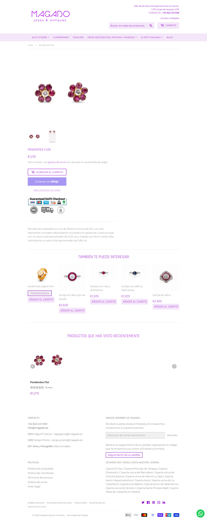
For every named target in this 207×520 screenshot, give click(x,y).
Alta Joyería (40, 37)
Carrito (170, 25)
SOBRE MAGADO (36, 503)
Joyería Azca (142, 480)
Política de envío (37, 482)
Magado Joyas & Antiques (52, 515)
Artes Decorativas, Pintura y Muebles (111, 37)
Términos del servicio (40, 477)
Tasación (78, 37)
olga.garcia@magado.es (68, 434)
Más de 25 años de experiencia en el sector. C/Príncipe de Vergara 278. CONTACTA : (156, 9)
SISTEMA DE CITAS (37, 506)
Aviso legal (34, 486)
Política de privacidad (40, 468)
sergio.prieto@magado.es (67, 440)
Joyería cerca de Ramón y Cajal (144, 476)
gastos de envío (57, 162)
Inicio (30, 45)
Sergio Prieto (42, 440)
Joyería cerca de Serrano (120, 488)
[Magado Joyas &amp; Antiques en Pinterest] (153, 502)
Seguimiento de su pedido (124, 454)
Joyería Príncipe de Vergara (141, 468)
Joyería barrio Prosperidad (152, 488)
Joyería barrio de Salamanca (160, 484)
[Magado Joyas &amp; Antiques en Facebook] (148, 502)
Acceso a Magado (170, 18)
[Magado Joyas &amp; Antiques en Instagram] (158, 502)
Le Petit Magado (151, 37)
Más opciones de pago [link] (47, 190)
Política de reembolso (41, 473)
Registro (172, 435)
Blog (170, 37)
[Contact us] (200, 513)
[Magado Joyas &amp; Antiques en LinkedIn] (163, 503)
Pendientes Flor (39, 382)
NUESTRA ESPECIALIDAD (59, 503)
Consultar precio (39, 293)
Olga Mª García (43, 434)
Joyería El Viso (114, 468)
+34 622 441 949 (170, 12)
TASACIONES (80, 503)
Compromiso (61, 37)
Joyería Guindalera (131, 484)
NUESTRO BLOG (97, 503)
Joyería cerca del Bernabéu (136, 472)
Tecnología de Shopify (77, 515)
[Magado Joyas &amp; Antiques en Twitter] (143, 502)
